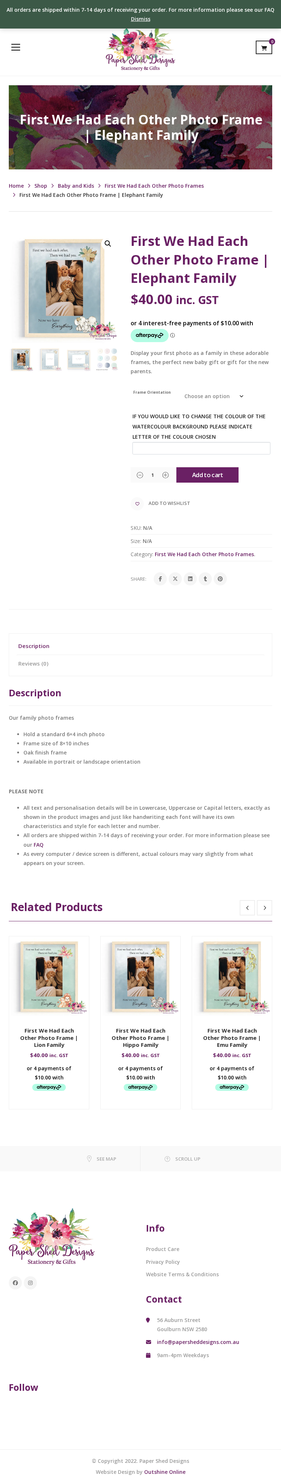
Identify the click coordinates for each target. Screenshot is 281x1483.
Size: (136, 541)
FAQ (39, 844)
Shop (40, 185)
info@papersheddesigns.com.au (198, 1341)
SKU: (136, 527)
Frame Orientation (152, 392)
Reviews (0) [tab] (33, 663)
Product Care (162, 1249)
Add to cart (207, 475)
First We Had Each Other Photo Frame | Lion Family (49, 1037)
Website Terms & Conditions (182, 1274)
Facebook (15, 1282)
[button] (108, 243)
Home (16, 185)
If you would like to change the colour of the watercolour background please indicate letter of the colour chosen (199, 426)
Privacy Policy (163, 1261)
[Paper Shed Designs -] (140, 47)
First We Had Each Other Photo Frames (154, 185)
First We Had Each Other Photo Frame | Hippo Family (140, 1037)
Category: (142, 554)
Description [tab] (33, 645)
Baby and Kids (76, 185)
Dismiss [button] (140, 18)
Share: (138, 579)
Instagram (30, 1282)
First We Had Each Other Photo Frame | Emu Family (232, 1037)
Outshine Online (165, 1471)
